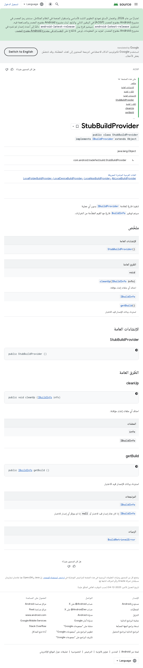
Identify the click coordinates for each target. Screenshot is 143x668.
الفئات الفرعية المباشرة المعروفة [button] (79, 176)
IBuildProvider (102, 139)
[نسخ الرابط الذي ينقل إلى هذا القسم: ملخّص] (124, 228)
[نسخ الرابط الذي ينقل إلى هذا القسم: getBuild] (122, 456)
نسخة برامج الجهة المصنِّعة (127, 626)
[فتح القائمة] (136, 4)
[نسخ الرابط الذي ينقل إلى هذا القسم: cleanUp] (122, 383)
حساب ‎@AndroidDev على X (79, 609)
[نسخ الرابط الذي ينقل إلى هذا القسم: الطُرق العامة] (115, 373)
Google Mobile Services (33, 620)
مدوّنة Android (85, 615)
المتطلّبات (134, 609)
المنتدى (114, 651)
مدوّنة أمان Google (83, 620)
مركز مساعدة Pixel (37, 609)
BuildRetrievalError (121, 539)
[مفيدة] (12, 69)
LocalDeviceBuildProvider (67, 178)
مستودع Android (130, 603)
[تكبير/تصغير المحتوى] (119, 79)
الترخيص (88, 651)
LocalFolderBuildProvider (37, 178)
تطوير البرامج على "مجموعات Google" (74, 631)
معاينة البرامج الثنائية (130, 620)
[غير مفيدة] (6, 69)
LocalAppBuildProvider (97, 178)
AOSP (136, 69)
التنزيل (136, 615)
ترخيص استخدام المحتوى (54, 577)
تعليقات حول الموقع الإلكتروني (54, 651)
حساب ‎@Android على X (81, 603)
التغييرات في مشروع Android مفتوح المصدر (39, 31)
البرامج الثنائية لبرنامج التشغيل (125, 631)
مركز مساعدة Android (35, 603)
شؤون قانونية (102, 651)
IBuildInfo (119, 281)
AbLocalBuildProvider (124, 178)
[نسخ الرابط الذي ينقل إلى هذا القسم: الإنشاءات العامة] (110, 329)
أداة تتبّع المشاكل (39, 631)
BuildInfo (118, 213)
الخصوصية (76, 651)
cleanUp (105, 281)
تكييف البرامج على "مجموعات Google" (74, 637)
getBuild (126, 305)
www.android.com (35, 615)
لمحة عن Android (130, 651)
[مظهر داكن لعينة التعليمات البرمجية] (136, 350)
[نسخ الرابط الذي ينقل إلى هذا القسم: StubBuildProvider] (106, 340)
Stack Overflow (37, 626)
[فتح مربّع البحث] (57, 4)
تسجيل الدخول (11, 4)
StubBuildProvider (120, 249)
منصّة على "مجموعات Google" (78, 626)
